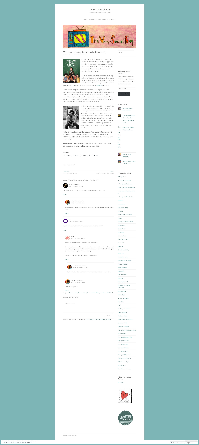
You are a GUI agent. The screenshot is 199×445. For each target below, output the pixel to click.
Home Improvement (123, 239)
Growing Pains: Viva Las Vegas (70, 172)
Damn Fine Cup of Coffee (125, 214)
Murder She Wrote (123, 257)
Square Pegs (121, 294)
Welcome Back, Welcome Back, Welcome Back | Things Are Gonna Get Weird (91, 293)
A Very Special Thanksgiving (126, 197)
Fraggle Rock (121, 229)
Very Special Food (123, 344)
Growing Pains (122, 236)
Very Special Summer (124, 355)
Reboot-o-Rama (122, 274)
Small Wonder (122, 291)
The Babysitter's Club (124, 309)
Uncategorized (122, 333)
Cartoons (120, 211)
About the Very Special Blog (97, 19)
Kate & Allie (121, 243)
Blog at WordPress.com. (70, 435)
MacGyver (120, 246)
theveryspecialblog (79, 55)
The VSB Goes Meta (123, 326)
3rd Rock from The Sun (124, 180)
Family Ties (121, 225)
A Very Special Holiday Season (126, 187)
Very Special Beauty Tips (125, 337)
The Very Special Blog (99, 9)
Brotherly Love (122, 204)
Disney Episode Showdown (125, 221)
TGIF (119, 305)
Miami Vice (121, 253)
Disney (120, 218)
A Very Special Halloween (125, 184)
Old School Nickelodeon (124, 260)
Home (85, 19)
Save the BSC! (112, 19)
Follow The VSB (124, 94)
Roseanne (120, 278)
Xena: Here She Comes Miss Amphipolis (105, 172)
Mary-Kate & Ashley (123, 250)
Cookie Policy (29, 442)
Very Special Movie (123, 347)
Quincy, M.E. (121, 271)
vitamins (99, 85)
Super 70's (72, 165)
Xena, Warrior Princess (124, 369)
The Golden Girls (122, 323)
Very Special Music (123, 351)
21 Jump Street (122, 177)
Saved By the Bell (123, 282)
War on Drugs (121, 365)
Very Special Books (123, 340)
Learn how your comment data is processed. (98, 319)
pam (70, 219)
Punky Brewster (122, 267)
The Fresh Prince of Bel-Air (125, 319)
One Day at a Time (123, 264)
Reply (64, 194)
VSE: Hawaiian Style (123, 362)
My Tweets (121, 382)
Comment (108, 315)
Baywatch (120, 200)
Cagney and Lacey (123, 207)
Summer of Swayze (123, 298)
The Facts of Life (122, 316)
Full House (121, 232)
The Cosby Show (122, 312)
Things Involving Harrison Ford (127, 330)
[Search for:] (126, 52)
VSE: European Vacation (124, 358)
